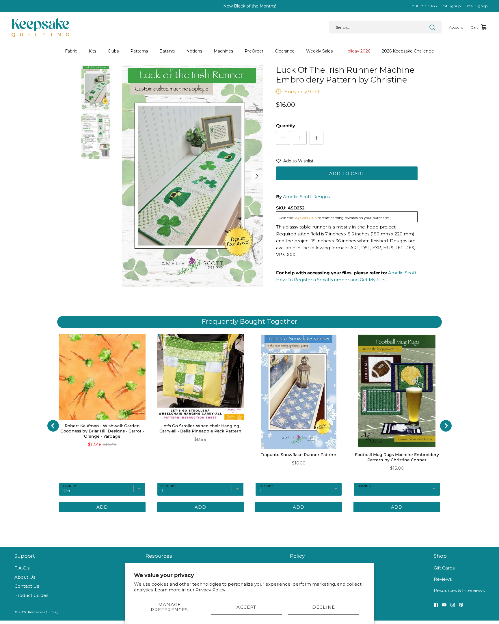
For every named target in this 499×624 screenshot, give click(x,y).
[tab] (224, 521)
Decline (323, 607)
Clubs (113, 51)
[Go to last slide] (53, 426)
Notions (194, 51)
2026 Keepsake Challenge (408, 51)
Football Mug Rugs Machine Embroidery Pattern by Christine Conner (397, 457)
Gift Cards (444, 568)
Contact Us (26, 586)
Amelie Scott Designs (306, 196)
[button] (295, 162)
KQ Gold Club (305, 218)
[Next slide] (446, 426)
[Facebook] (436, 605)
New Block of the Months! (249, 6)
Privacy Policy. (210, 590)
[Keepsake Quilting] (40, 27)
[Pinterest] (461, 605)
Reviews (443, 579)
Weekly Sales (319, 51)
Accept (246, 607)
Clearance (285, 51)
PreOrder (254, 51)
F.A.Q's (21, 568)
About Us (24, 577)
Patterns (139, 51)
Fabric (71, 51)
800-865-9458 (424, 6)
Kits (92, 51)
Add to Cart (346, 173)
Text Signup (451, 6)
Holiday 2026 (357, 51)
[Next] (257, 176)
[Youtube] (444, 605)
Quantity (285, 125)
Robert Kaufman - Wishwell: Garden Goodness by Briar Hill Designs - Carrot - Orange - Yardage (102, 431)
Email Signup (476, 6)
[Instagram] (452, 605)
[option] (192, 176)
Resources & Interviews (459, 590)
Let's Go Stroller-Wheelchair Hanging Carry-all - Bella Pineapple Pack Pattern (200, 428)
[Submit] (432, 27)
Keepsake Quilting (43, 612)
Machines (223, 51)
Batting (167, 51)
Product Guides (31, 595)
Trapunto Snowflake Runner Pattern (298, 454)
